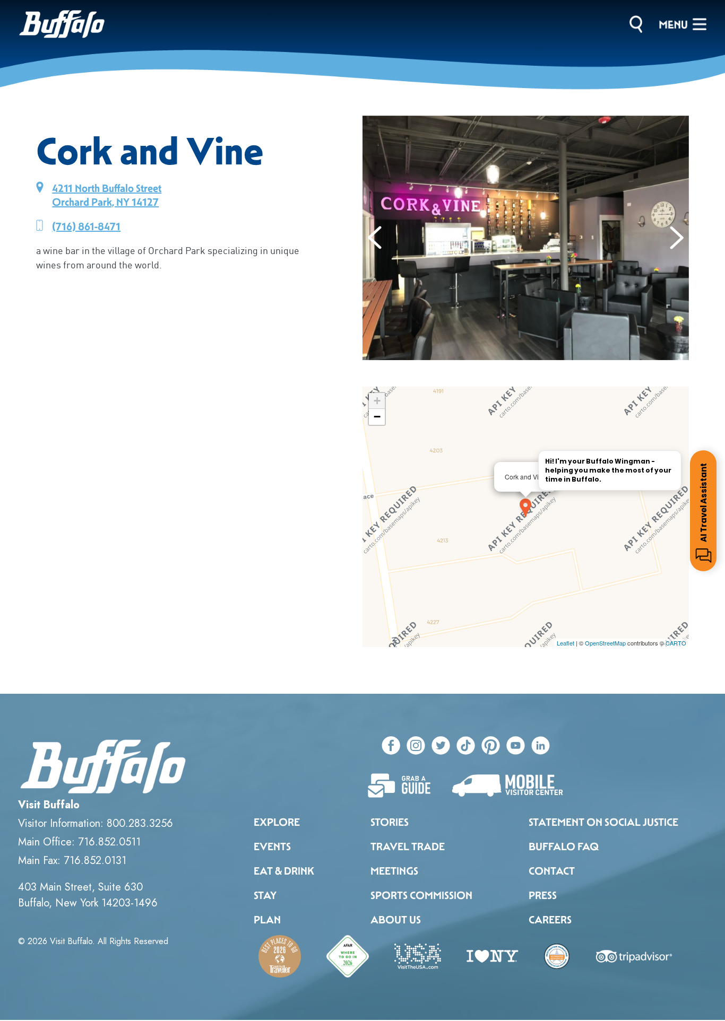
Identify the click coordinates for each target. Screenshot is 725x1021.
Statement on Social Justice (603, 822)
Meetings (394, 871)
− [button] (377, 416)
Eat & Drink (284, 871)
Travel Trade (407, 846)
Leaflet (565, 643)
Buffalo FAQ (564, 846)
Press (543, 895)
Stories (389, 822)
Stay (265, 895)
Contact (552, 871)
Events (272, 846)
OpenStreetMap (605, 643)
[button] (375, 237)
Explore (277, 822)
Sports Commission (421, 895)
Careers (550, 920)
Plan (267, 920)
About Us (395, 920)
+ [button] (377, 400)
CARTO (676, 643)
